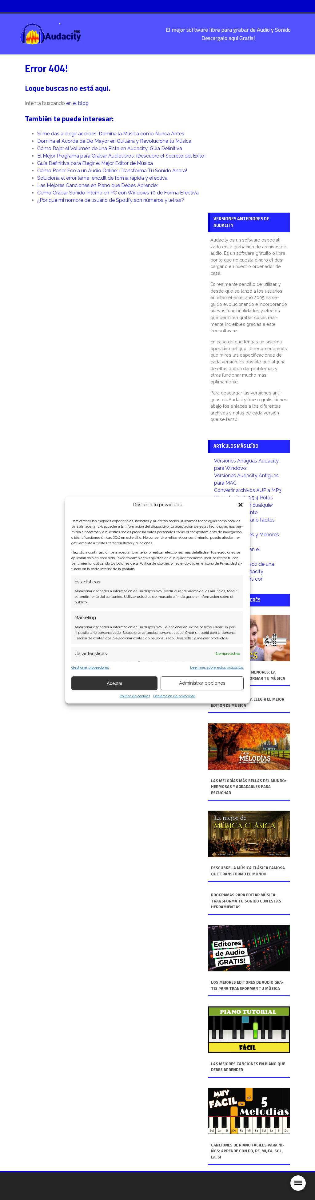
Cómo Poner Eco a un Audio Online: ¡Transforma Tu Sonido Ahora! (112, 171)
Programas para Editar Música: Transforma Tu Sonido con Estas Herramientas (246, 901)
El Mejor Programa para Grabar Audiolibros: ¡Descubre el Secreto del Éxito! (121, 156)
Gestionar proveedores (90, 667)
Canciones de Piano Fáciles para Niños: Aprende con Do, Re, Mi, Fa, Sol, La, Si (247, 1151)
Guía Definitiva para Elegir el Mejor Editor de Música (95, 163)
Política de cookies (135, 696)
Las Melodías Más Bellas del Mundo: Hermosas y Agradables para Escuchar (248, 787)
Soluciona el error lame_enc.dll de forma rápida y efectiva (102, 178)
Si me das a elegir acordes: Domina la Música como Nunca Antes (110, 134)
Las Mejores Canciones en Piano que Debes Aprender (97, 185)
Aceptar (114, 683)
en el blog (77, 103)
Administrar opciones (202, 683)
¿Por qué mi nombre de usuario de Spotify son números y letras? (110, 200)
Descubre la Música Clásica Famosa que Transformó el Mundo (248, 871)
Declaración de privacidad (174, 696)
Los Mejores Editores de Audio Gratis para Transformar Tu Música (247, 985)
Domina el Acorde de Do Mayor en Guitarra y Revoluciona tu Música (114, 141)
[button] (240, 505)
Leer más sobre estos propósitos (217, 667)
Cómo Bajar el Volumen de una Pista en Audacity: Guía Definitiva (109, 148)
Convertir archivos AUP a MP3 (247, 490)
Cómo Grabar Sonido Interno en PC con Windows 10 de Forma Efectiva (118, 193)
